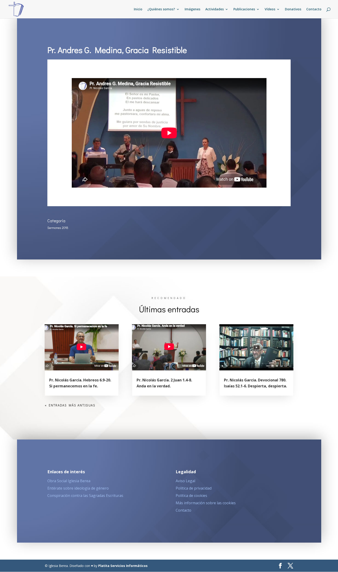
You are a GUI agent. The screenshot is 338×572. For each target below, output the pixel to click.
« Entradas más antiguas (70, 405)
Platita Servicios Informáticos (123, 566)
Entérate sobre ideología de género (78, 488)
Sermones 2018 (57, 227)
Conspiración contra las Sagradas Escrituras (85, 495)
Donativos (293, 9)
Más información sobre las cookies (206, 502)
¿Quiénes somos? (161, 9)
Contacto (313, 9)
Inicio (138, 9)
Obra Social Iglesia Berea (68, 480)
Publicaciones (244, 9)
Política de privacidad (194, 488)
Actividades (214, 9)
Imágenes (192, 9)
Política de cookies (191, 495)
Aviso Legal (185, 480)
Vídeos (270, 9)
